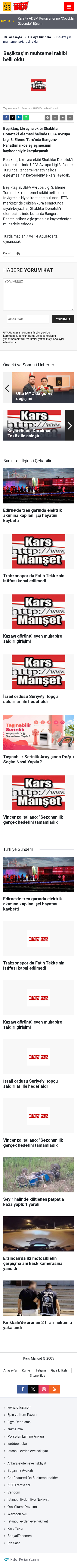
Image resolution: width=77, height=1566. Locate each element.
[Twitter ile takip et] (33, 1389)
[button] (55, 117)
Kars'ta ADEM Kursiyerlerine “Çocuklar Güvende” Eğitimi (46, 21)
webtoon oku (17, 1444)
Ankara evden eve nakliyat (26, 1463)
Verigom (13, 1492)
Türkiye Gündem (39, 37)
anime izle (15, 1429)
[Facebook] (6, 117)
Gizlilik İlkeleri (60, 1370)
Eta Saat (13, 1543)
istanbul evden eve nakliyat (27, 1451)
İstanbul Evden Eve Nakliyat (28, 1500)
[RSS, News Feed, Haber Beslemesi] (54, 1389)
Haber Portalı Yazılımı (24, 1559)
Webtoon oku (17, 1514)
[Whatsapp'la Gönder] (26, 117)
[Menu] (69, 7)
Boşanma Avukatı (20, 1471)
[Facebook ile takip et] (22, 1389)
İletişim (41, 1370)
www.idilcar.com (19, 1407)
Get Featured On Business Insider (32, 1478)
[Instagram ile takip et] (43, 1389)
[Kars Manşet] (16, 6)
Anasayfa (15, 37)
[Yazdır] (47, 117)
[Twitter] (12, 117)
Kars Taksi (15, 1529)
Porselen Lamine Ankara (25, 1436)
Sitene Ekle (37, 1376)
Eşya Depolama (19, 1422)
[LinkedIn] (19, 117)
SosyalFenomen (19, 1536)
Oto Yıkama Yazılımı (22, 1507)
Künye (26, 1370)
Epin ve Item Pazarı (22, 1415)
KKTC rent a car (18, 1485)
